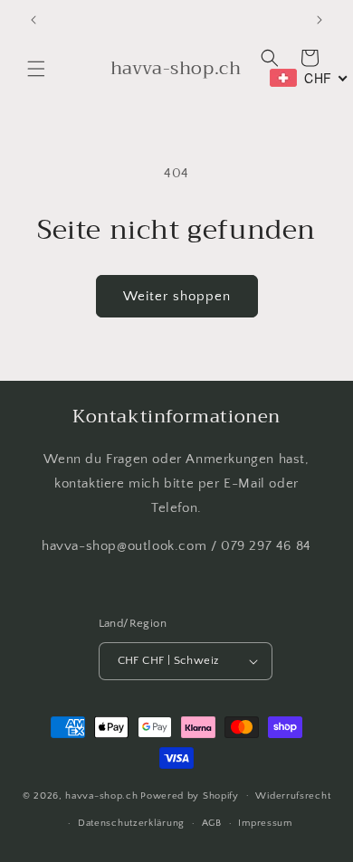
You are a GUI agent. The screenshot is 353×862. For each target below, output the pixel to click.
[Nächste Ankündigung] (319, 20)
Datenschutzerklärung (131, 823)
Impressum (264, 823)
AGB (212, 823)
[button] (36, 69)
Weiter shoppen (177, 296)
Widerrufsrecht (292, 796)
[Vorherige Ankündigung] (33, 20)
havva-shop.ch (101, 795)
